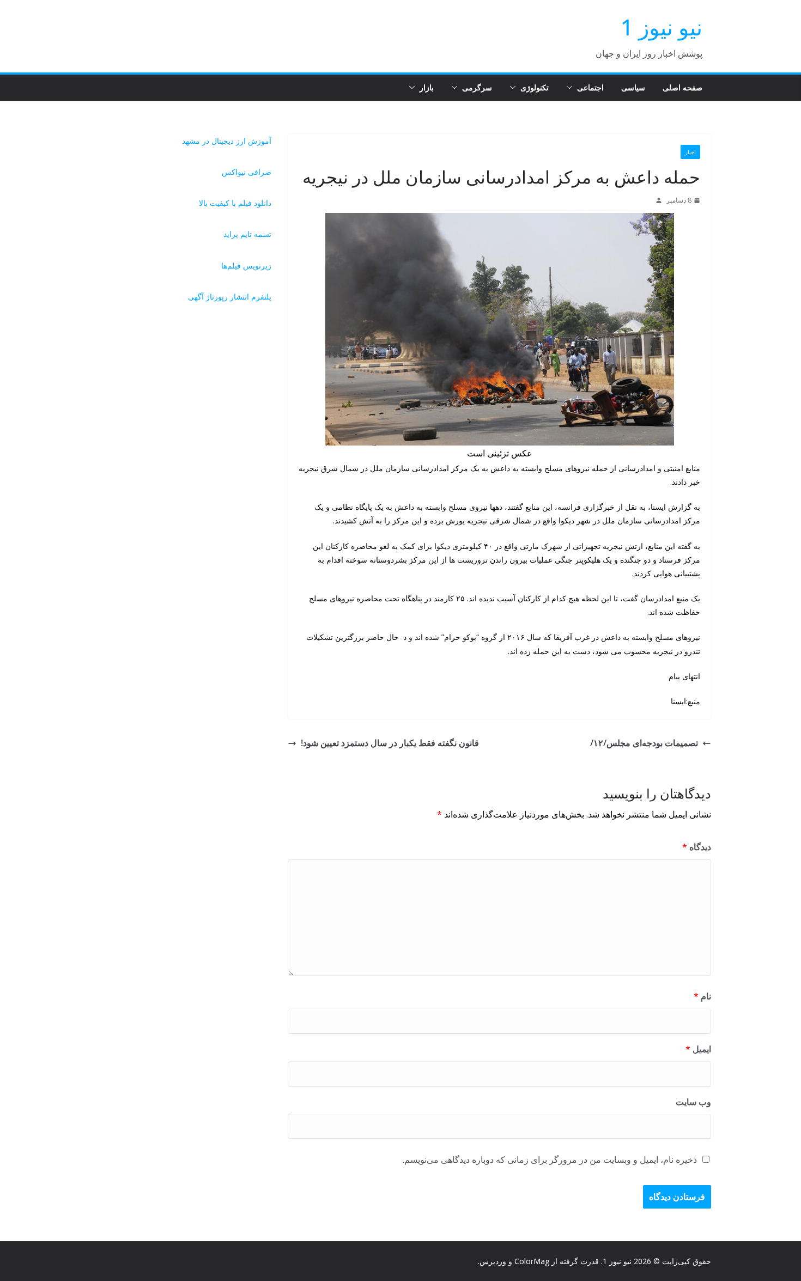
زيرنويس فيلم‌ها (246, 265)
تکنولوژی (534, 87)
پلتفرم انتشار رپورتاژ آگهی (229, 296)
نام (702, 996)
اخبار (690, 152)
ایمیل (698, 1049)
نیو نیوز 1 (661, 27)
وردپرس (493, 1261)
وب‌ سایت (693, 1102)
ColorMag (531, 1261)
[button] (571, 87)
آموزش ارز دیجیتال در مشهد (226, 141)
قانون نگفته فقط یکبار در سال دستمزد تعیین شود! (390, 743)
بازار (427, 87)
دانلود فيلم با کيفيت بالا (235, 203)
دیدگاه (696, 847)
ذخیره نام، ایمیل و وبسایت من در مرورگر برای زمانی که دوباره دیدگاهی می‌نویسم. (550, 1160)
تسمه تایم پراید (247, 234)
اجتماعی (590, 87)
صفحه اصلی (682, 87)
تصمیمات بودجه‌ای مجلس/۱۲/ (644, 743)
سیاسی (633, 87)
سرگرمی (477, 87)
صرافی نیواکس (246, 172)
